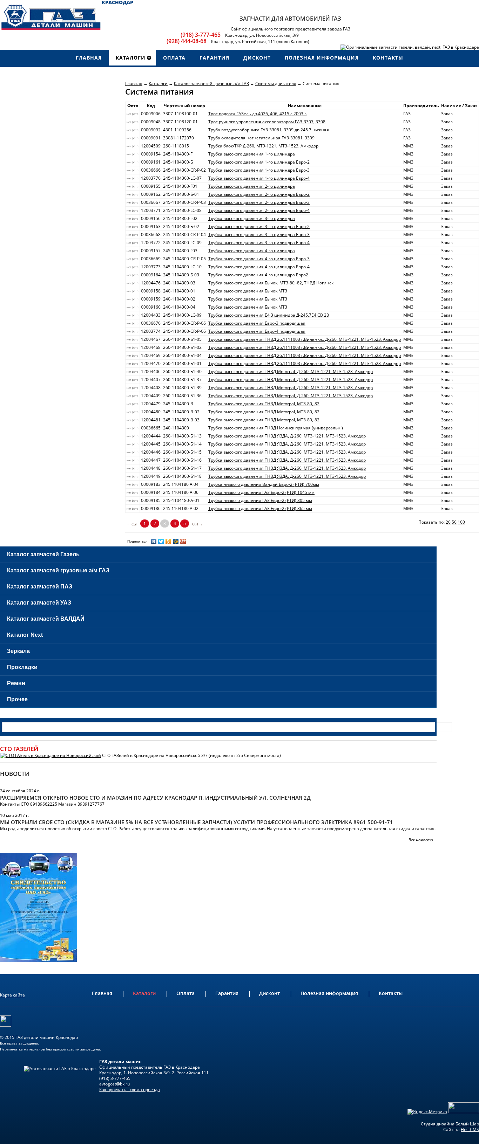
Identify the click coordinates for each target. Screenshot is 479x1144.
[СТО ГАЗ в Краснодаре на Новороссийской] (50, 755)
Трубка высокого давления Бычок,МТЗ (247, 291)
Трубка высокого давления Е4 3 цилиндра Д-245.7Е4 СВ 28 (268, 315)
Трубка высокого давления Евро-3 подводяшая (256, 323)
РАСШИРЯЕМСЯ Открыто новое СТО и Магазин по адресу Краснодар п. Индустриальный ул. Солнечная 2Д (155, 797)
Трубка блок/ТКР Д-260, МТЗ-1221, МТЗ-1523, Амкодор (263, 146)
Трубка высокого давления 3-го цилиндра (251, 218)
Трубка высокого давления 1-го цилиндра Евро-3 (259, 170)
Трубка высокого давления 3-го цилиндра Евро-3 (259, 234)
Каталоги (158, 84)
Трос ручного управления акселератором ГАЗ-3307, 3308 (266, 122)
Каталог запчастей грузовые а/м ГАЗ (211, 84)
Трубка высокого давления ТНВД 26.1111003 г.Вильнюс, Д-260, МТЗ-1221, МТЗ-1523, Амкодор (304, 339)
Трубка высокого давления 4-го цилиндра (251, 251)
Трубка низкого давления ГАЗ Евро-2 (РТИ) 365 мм (260, 508)
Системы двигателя (275, 84)
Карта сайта (12, 995)
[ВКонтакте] (153, 541)
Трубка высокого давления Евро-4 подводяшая (256, 331)
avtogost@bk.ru (114, 1084)
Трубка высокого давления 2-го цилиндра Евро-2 (259, 194)
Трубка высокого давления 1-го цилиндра (251, 154)
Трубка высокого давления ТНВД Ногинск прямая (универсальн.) (275, 428)
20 (448, 522)
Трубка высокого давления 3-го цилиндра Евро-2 (259, 226)
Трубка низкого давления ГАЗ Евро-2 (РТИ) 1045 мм (261, 492)
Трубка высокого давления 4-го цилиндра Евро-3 (259, 259)
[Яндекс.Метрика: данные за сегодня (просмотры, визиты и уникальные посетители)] (427, 1112)
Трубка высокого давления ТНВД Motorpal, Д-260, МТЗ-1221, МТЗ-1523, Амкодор (290, 371)
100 (461, 522)
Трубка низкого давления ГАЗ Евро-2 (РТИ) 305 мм (260, 500)
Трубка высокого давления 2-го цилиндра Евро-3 (259, 202)
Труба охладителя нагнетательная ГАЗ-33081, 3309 (261, 138)
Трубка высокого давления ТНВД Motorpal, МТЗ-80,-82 (263, 404)
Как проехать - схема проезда (129, 1090)
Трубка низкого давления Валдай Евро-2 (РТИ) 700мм (263, 484)
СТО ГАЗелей (19, 749)
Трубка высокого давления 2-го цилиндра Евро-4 (259, 210)
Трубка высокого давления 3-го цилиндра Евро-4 (259, 243)
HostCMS (470, 1129)
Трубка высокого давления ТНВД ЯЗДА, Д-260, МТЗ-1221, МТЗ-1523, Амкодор (287, 436)
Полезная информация (329, 993)
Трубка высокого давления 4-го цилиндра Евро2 (258, 275)
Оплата (185, 993)
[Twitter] (161, 541)
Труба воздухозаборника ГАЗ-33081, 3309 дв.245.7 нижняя (268, 130)
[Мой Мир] (176, 541)
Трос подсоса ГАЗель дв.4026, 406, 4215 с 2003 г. (257, 114)
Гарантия (226, 993)
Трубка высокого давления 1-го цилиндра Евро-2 (259, 162)
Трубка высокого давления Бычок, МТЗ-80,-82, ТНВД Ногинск (270, 283)
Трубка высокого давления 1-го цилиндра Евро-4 (259, 178)
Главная (133, 84)
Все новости (421, 840)
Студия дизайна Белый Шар (450, 1124)
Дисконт (269, 993)
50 (454, 522)
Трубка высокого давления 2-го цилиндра (251, 186)
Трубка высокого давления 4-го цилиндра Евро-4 (259, 267)
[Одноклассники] (168, 541)
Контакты (391, 993)
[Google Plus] (183, 541)
